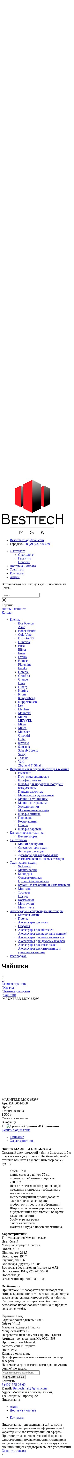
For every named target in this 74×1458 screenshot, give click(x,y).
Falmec (23, 660)
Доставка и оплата (23, 566)
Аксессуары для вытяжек (35, 930)
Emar (21, 653)
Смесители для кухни (33, 847)
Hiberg (22, 687)
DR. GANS (26, 638)
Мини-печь (26, 907)
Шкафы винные (29, 814)
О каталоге (17, 551)
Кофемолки (26, 900)
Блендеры (25, 873)
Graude (23, 679)
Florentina (24, 664)
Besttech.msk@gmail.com (27, 540)
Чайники (24, 866)
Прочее (23, 918)
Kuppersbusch (27, 702)
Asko (21, 627)
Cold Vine (24, 634)
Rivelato (23, 743)
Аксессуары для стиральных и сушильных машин (39, 950)
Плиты (23, 825)
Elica (21, 646)
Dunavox (24, 642)
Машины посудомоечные (36, 795)
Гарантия (24, 558)
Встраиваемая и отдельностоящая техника (39, 769)
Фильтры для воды (31, 851)
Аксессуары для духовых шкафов (41, 941)
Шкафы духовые (29, 780)
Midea (22, 724)
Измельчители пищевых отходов (41, 859)
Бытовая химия (28, 915)
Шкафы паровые (30, 829)
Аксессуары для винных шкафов (41, 937)
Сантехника (18, 840)
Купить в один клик (16, 1130)
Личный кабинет (13, 609)
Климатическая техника (27, 832)
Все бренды (26, 623)
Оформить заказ (13, 1376)
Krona (22, 694)
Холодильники (28, 806)
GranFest (24, 675)
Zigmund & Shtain (30, 765)
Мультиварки (27, 870)
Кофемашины (27, 821)
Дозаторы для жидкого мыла (38, 855)
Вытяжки (24, 773)
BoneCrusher (26, 631)
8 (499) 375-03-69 (38, 544)
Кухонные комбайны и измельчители (44, 885)
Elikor (22, 649)
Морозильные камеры (33, 810)
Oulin (21, 739)
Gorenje (23, 672)
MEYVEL (25, 720)
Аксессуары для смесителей (37, 944)
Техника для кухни (23, 862)
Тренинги (17, 569)
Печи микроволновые (33, 776)
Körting (23, 690)
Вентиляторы (27, 836)
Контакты (17, 573)
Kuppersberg (26, 698)
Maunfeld (24, 713)
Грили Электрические (33, 881)
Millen (22, 728)
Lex (20, 705)
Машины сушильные (33, 799)
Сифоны (24, 926)
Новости (24, 562)
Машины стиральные (33, 802)
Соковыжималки (30, 877)
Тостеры (24, 892)
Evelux (22, 657)
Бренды (15, 619)
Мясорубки (26, 903)
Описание (17, 1137)
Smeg (21, 754)
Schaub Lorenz (28, 750)
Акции (15, 577)
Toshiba (23, 758)
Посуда (23, 896)
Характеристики (21, 1140)
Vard (21, 761)
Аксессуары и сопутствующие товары (36, 911)
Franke (22, 668)
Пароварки (26, 817)
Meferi (22, 717)
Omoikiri (24, 735)
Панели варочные (30, 791)
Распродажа (18, 956)
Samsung (24, 746)
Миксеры (24, 888)
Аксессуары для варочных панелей (42, 933)
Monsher (24, 731)
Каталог (7, 612)
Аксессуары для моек (33, 922)
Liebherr (23, 709)
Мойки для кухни (30, 844)
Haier (21, 683)
